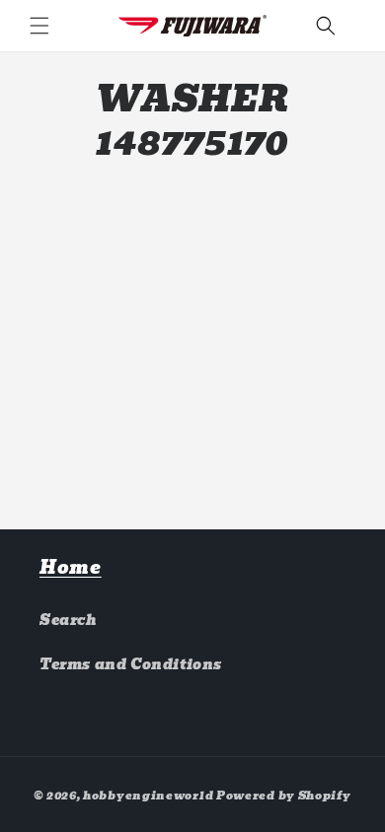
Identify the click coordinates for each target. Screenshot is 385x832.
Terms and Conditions (130, 664)
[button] (39, 25)
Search (68, 620)
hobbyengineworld (148, 795)
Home (70, 567)
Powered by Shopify (283, 795)
